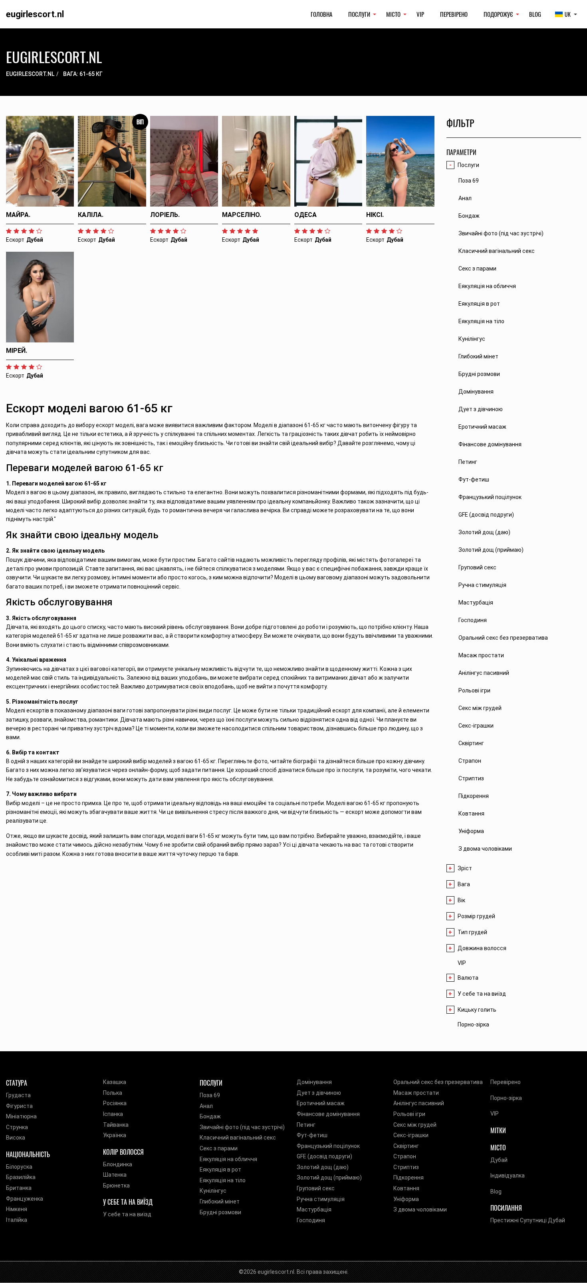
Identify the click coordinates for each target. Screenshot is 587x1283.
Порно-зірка (473, 1024)
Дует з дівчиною (319, 1093)
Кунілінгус (213, 1191)
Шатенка (115, 1175)
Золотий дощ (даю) (323, 1167)
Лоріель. (165, 215)
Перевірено (454, 14)
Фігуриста (19, 1106)
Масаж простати (416, 1093)
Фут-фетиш (312, 1135)
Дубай (499, 1160)
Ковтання (406, 1188)
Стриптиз (406, 1167)
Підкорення (408, 1177)
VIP (420, 14)
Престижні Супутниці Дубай (527, 1220)
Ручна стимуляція (321, 1199)
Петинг (306, 1125)
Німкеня (16, 1209)
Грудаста (18, 1095)
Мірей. (16, 350)
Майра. (18, 215)
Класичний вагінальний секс (238, 1137)
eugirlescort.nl (35, 14)
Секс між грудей (414, 1125)
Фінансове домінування (328, 1114)
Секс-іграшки (410, 1135)
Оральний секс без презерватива (438, 1082)
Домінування (314, 1082)
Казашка (114, 1082)
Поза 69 (210, 1095)
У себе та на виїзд (127, 1214)
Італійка (16, 1220)
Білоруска (19, 1167)
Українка (114, 1135)
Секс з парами (219, 1148)
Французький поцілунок (328, 1146)
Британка (19, 1188)
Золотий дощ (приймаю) (329, 1177)
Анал (206, 1106)
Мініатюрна (21, 1116)
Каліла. (90, 215)
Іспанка (113, 1114)
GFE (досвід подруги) (324, 1156)
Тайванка (116, 1125)
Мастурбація (314, 1209)
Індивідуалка (507, 1175)
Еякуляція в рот (220, 1169)
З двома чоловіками (420, 1209)
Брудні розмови (220, 1212)
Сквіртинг (406, 1146)
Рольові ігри (409, 1114)
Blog (535, 14)
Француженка (24, 1198)
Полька (112, 1093)
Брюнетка (116, 1185)
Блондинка (117, 1164)
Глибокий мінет (220, 1201)
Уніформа (406, 1199)
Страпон (404, 1156)
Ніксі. (375, 215)
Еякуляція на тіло (223, 1180)
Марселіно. (241, 215)
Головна (321, 14)
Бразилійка (21, 1177)
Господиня (311, 1220)
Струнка (17, 1127)
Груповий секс (316, 1188)
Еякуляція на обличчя (228, 1159)
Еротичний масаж (321, 1103)
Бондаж (210, 1116)
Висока (15, 1137)
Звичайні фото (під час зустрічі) (242, 1127)
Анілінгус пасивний (418, 1103)
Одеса (305, 215)
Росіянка (115, 1103)
